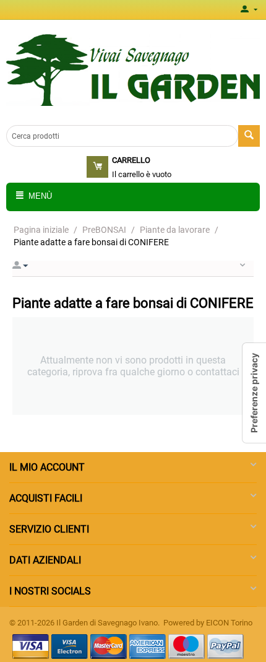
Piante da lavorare (175, 230)
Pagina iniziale (41, 230)
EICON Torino (229, 622)
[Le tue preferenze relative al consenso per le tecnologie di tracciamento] (254, 393)
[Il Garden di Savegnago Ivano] (133, 69)
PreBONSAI (104, 230)
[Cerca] (249, 136)
